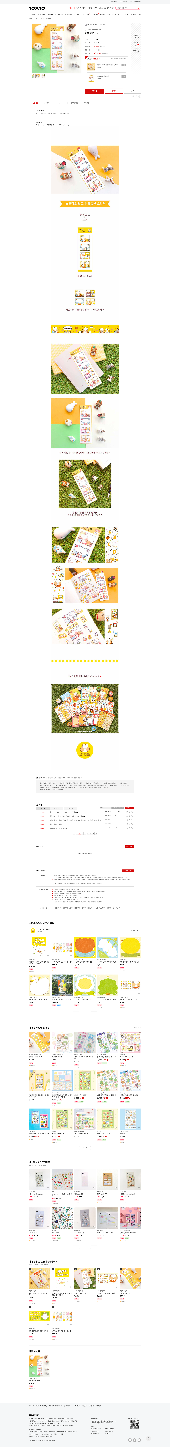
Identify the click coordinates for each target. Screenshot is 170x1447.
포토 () (56, 808)
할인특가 (106, 8)
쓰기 (136, 52)
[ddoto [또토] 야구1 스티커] (85, 1086)
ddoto (76, 1093)
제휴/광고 (85, 1406)
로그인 (110, 1)
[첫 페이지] (74, 833)
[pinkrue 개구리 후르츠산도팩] (130, 1049)
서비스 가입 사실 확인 (68, 1425)
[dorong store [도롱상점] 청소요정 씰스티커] (130, 1086)
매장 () (70, 808)
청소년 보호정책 (66, 1406)
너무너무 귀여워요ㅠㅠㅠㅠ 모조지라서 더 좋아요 (63, 812)
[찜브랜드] (86, 29)
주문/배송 (125, 1)
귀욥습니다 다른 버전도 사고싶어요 (59, 828)
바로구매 (94, 91)
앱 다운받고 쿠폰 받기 (133, 1418)
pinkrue (122, 1054)
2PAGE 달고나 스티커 (103, 76)
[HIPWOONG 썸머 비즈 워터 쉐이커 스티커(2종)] (85, 1050)
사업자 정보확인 (73, 1421)
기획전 (90, 8)
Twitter (134, 97)
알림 (120, 1)
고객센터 (130, 1)
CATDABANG (124, 1131)
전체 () (42, 808)
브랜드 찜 (134, 930)
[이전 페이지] (77, 833)
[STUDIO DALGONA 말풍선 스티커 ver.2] (39, 1049)
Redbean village (57, 1054)
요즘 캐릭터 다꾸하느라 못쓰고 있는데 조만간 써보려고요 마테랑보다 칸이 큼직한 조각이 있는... (75, 820)
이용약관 (44, 1406)
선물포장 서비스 (94, 1431)
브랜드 (112, 8)
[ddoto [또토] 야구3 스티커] (107, 1124)
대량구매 (78, 8)
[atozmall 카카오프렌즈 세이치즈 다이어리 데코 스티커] (39, 1085)
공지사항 (91, 1406)
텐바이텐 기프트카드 (96, 1429)
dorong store (101, 1054)
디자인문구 (36, 18)
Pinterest (139, 97)
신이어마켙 (32, 1131)
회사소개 (31, 1406)
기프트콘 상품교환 (109, 1429)
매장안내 (98, 1406)
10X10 (37, 8)
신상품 (101, 8)
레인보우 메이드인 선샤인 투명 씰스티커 (107, 65)
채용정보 (38, 1406)
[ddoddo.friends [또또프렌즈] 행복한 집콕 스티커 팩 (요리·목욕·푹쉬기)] (62, 1088)
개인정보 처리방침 (54, 1406)
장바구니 (137, 1)
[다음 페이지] (93, 833)
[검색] (138, 8)
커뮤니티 (72, 8)
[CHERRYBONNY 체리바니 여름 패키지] (85, 1123)
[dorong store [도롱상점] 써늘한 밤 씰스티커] (107, 1048)
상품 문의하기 (129, 846)
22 (136, 46)
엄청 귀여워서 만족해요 (56, 824)
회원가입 (115, 1)
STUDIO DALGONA (35, 1054)
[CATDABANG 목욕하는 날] (130, 1125)
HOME (30, 18)
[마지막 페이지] (96, 833)
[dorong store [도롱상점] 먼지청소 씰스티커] (107, 1086)
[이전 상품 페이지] (76, 1013)
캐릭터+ (84, 8)
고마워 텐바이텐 (94, 1433)
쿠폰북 (106, 1433)
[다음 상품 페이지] (93, 1013)
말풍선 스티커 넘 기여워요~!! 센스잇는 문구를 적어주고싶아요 (66, 816)
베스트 (95, 8)
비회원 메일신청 (109, 1431)
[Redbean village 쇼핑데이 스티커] (62, 1049)
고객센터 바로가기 (95, 1418)
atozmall (32, 1093)
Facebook (136, 97)
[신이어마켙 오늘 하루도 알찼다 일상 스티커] (39, 1124)
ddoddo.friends (57, 1093)
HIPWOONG (78, 1054)
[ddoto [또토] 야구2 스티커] (62, 1125)
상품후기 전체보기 (118, 808)
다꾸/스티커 (44, 18)
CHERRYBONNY (79, 1131)
